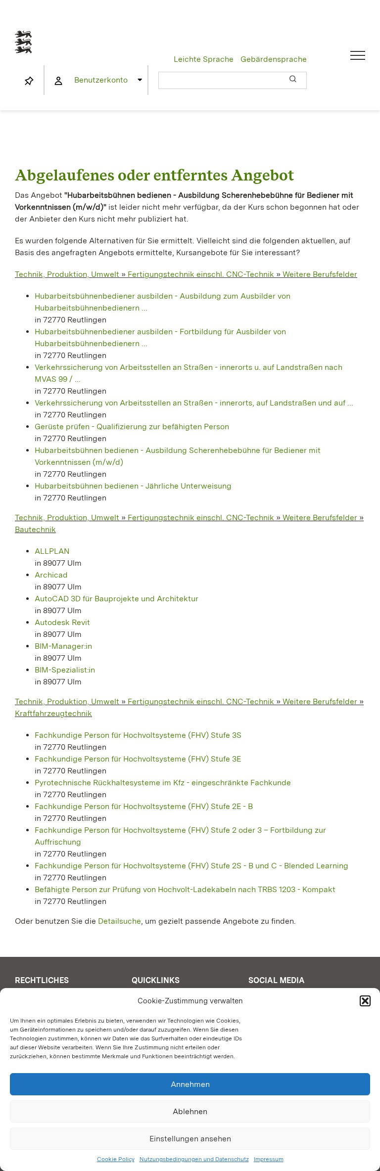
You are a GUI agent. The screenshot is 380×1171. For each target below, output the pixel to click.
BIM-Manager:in (63, 646)
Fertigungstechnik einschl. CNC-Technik (201, 274)
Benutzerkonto (101, 80)
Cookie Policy (116, 1159)
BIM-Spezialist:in (65, 670)
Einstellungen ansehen (190, 1138)
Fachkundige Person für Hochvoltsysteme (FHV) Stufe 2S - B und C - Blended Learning (191, 865)
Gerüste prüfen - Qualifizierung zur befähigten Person (132, 426)
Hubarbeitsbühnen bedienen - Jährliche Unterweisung (133, 486)
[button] (365, 1001)
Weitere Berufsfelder (320, 274)
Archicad (51, 575)
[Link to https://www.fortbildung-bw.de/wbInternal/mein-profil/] (58, 81)
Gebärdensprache (273, 59)
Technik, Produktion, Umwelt (67, 274)
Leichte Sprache (204, 59)
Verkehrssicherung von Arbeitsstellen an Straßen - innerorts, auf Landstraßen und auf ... (194, 402)
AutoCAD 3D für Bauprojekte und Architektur (116, 598)
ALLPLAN (52, 551)
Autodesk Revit (62, 622)
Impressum (269, 1159)
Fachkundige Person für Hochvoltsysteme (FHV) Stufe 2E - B (144, 806)
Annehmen (190, 1084)
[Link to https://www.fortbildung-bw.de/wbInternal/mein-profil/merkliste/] (29, 81)
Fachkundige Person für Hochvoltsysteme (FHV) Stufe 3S (138, 735)
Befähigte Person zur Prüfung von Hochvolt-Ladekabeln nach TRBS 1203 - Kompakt (185, 889)
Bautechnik (35, 529)
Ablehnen (190, 1111)
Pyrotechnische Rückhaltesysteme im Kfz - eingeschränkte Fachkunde (163, 782)
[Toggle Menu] (358, 55)
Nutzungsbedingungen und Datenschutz (194, 1159)
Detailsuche (119, 921)
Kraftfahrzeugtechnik (53, 713)
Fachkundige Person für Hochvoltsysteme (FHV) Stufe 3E (138, 759)
